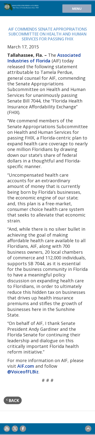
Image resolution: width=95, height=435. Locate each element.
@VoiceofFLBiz (22, 372)
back (13, 400)
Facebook (23, 428)
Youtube (7, 428)
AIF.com (25, 366)
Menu (77, 8)
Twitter (15, 428)
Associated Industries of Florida (44, 58)
